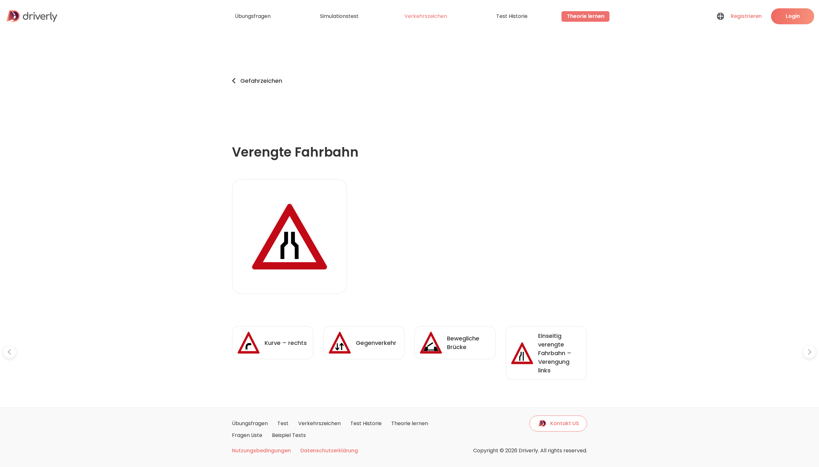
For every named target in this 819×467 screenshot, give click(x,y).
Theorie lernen (585, 16)
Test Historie (512, 16)
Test (283, 423)
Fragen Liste (247, 435)
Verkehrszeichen (425, 16)
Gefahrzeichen (261, 81)
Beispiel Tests (289, 435)
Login (793, 16)
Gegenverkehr (376, 343)
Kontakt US (564, 423)
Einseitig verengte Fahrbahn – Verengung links (554, 353)
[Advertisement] (434, 80)
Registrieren (746, 16)
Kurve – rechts (286, 343)
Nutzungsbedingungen (261, 450)
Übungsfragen (253, 16)
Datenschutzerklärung (329, 450)
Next (592, 353)
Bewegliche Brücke (463, 342)
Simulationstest (339, 16)
